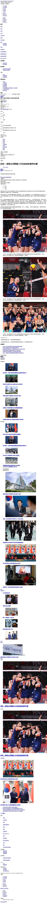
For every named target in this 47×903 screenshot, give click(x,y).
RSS (4, 74)
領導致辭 (5, 85)
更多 (1, 589)
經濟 (1, 31)
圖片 (1, 42)
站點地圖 (5, 77)
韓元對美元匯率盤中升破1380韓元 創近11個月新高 (14, 809)
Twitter (4, 21)
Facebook (5, 19)
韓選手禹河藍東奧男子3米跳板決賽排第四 (12, 351)
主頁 (1, 813)
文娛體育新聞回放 (7, 847)
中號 (5, 187)
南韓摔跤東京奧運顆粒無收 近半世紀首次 (12, 350)
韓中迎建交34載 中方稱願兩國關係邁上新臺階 (10, 804)
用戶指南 (5, 90)
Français (4, 885)
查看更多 (5, 101)
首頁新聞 (2, 758)
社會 (1, 33)
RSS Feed (5, 22)
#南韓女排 (2, 95)
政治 (1, 28)
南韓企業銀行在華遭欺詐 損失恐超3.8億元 (9, 657)
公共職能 (5, 84)
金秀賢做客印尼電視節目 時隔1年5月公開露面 (13, 811)
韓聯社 (1, 96)
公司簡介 (5, 82)
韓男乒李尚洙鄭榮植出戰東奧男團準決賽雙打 (13, 346)
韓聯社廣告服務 (6, 70)
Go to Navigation (10, 1)
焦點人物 (5, 63)
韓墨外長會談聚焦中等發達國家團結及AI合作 (13, 808)
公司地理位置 (6, 89)
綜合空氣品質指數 (4, 109)
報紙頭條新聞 (3, 56)
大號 (5, 188)
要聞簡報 (5, 853)
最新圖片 (5, 43)
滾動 (1, 26)
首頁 (4, 81)
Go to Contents (3, 1)
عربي (4, 882)
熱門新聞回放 (3, 51)
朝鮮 (1, 37)
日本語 (4, 881)
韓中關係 (2, 40)
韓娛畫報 (5, 44)
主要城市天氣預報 (7, 68)
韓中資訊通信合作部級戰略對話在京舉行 (9, 779)
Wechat (4, 18)
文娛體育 (2, 35)
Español (4, 884)
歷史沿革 (5, 86)
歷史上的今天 (3, 58)
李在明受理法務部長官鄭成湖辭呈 (10, 807)
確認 (2, 160)
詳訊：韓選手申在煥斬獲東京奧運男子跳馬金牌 (13, 352)
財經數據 (5, 64)
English (4, 880)
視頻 (1, 47)
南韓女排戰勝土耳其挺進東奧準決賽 (11, 347)
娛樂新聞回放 (3, 53)
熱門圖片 (2, 590)
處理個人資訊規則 (4, 888)
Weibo (4, 17)
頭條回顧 (2, 49)
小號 (5, 186)
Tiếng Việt (5, 886)
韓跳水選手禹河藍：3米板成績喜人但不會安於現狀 (14, 349)
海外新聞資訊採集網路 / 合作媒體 (10, 87)
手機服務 (5, 75)
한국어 (4, 879)
